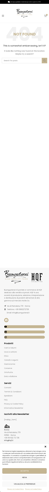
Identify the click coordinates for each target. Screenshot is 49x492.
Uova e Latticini (10, 352)
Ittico (6, 356)
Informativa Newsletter (13, 408)
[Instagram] (24, 337)
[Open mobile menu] (3, 15)
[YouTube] (24, 326)
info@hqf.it (8, 440)
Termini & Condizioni (12, 391)
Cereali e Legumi (11, 360)
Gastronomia (9, 364)
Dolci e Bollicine (10, 376)
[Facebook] (6, 320)
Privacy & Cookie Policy (15, 489)
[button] (45, 446)
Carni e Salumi (10, 348)
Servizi (7, 383)
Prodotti (8, 343)
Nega (24, 477)
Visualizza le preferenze (24, 484)
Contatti (7, 387)
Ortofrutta (8, 372)
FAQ (5, 400)
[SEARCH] (44, 60)
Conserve (8, 368)
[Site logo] (24, 13)
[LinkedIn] (24, 332)
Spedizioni (8, 396)
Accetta (24, 471)
